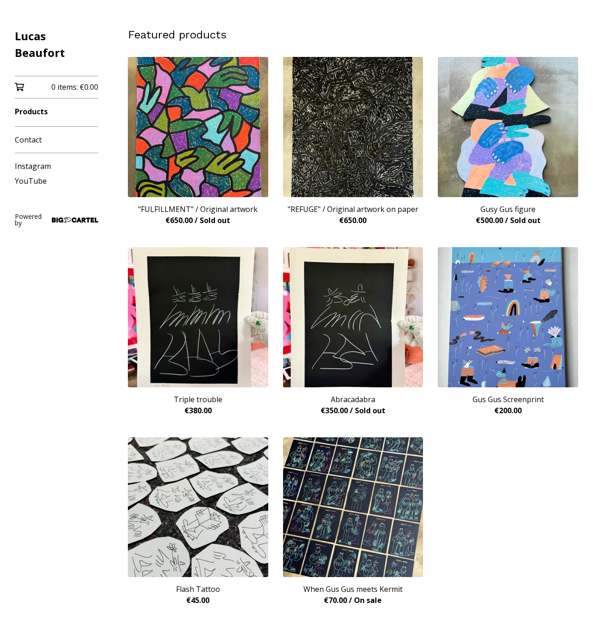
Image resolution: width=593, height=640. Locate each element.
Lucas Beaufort (40, 44)
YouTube (31, 181)
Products (31, 111)
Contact (28, 140)
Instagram (33, 166)
